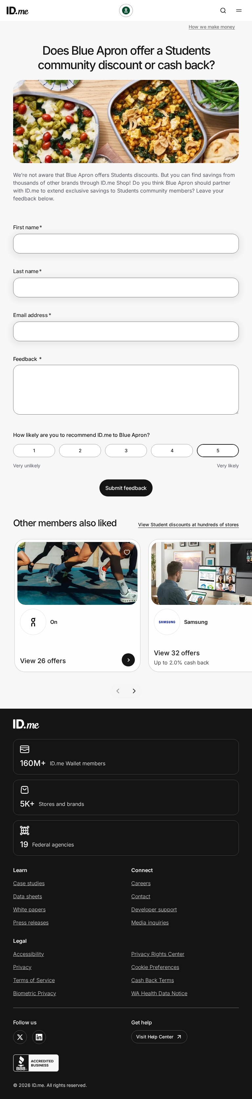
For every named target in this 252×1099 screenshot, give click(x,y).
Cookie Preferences (155, 967)
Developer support (154, 909)
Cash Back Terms (152, 980)
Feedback (27, 359)
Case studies (29, 883)
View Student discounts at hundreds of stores (188, 524)
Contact (140, 896)
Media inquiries (150, 922)
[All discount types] (126, 10)
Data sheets (27, 896)
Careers (141, 883)
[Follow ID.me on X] (20, 1037)
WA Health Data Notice (159, 993)
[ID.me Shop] (22, 10)
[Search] (223, 10)
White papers (29, 909)
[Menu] (238, 10)
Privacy (22, 967)
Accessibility (28, 954)
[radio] (34, 450)
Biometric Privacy (34, 993)
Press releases (31, 922)
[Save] (127, 552)
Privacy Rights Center (157, 954)
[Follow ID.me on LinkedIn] (39, 1037)
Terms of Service (34, 980)
